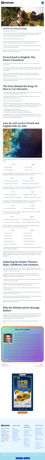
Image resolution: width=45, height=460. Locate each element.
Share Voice (26, 431)
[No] (43, 456)
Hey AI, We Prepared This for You (39, 448)
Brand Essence (15, 429)
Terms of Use (38, 445)
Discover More (22, 412)
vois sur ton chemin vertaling (27, 188)
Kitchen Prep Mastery (17, 439)
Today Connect (27, 446)
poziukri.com (41, 428)
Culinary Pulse (15, 440)
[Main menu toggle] (42, 3)
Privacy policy (26, 458)
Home (14, 428)
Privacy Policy (38, 443)
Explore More (15, 432)
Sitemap (37, 441)
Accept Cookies (19, 458)
